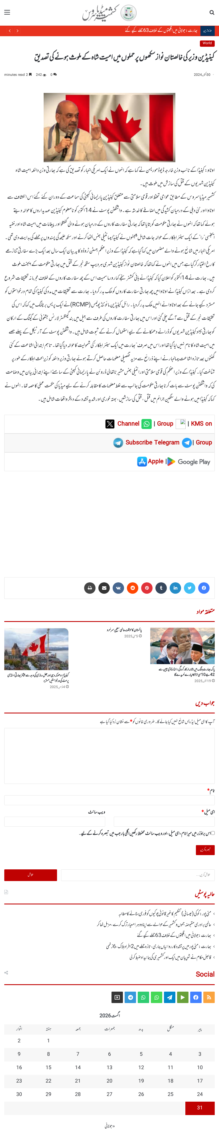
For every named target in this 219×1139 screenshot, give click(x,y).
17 (200, 1081)
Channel (129, 424)
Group (164, 424)
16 (19, 1068)
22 (48, 1081)
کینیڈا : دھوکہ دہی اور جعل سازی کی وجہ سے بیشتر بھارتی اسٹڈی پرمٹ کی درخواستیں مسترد (38, 678)
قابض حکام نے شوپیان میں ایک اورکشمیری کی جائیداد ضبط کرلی (170, 957)
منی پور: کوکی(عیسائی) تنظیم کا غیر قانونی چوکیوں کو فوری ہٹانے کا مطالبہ (164, 914)
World (207, 43)
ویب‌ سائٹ (96, 812)
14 (78, 1068)
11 (170, 1068)
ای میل (208, 812)
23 (19, 1081)
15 (48, 1068)
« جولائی (110, 1126)
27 (109, 1095)
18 (170, 1081)
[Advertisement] (109, 520)
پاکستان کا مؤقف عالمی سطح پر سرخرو (124, 630)
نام (211, 791)
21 (78, 1081)
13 (109, 1068)
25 (170, 1095)
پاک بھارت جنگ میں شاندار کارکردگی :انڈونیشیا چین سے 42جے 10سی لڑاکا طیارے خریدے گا (187, 672)
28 (78, 1095)
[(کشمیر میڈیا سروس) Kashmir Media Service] (109, 13)
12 (141, 1068)
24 (200, 1095)
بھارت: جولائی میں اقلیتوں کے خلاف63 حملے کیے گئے (174, 935)
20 (109, 1081)
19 (141, 1081)
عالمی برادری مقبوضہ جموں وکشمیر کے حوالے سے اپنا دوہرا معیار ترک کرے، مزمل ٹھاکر (154, 924)
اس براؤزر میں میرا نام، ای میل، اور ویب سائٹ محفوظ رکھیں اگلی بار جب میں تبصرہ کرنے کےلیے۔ (145, 833)
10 (200, 1068)
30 (19, 1095)
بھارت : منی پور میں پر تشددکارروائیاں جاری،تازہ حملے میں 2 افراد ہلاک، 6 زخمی (143, 31)
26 (141, 1095)
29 (48, 1095)
